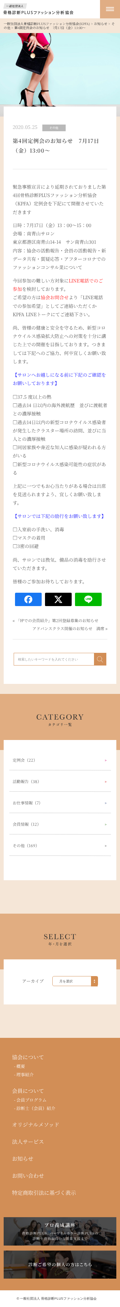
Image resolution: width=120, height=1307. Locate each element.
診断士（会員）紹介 (35, 1108)
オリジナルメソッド (35, 1124)
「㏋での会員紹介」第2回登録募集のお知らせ (57, 620)
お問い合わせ (28, 1175)
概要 (20, 1066)
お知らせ (22, 1158)
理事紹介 (25, 1074)
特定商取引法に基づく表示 (44, 1192)
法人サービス (28, 1141)
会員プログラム (31, 1100)
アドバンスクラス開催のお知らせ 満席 (68, 628)
